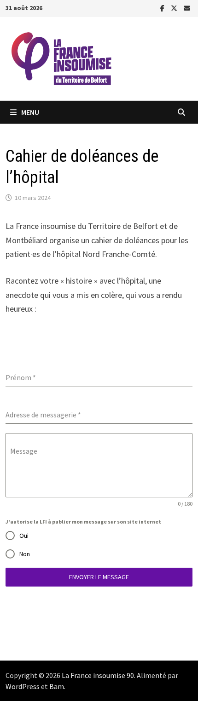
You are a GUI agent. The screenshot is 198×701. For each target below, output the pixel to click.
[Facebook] (163, 7)
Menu (30, 112)
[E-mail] (186, 7)
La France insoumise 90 (98, 675)
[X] (175, 7)
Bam (56, 686)
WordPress (23, 686)
